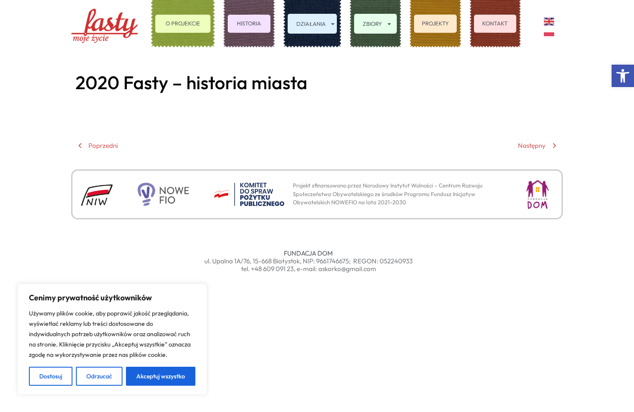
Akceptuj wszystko (160, 376)
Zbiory (372, 23)
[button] (623, 76)
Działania (311, 23)
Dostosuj (50, 376)
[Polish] (549, 31)
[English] (549, 20)
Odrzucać (99, 376)
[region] (112, 339)
